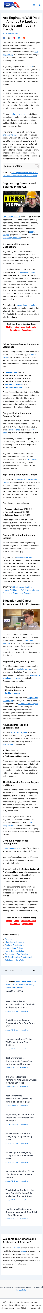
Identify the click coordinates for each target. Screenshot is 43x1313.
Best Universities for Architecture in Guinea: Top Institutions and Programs (19, 1098)
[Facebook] (4, 38)
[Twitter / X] (9, 38)
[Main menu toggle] (34, 5)
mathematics (17, 678)
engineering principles (28, 704)
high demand (32, 459)
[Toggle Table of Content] (35, 166)
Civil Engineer (11, 372)
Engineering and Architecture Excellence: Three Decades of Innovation (20, 1117)
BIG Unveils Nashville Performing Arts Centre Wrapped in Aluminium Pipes (21, 1080)
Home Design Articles (14, 951)
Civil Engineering (12, 693)
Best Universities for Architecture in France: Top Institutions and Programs (19, 1061)
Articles (8, 939)
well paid (29, 66)
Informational (24, 1011)
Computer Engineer (13, 387)
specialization (9, 744)
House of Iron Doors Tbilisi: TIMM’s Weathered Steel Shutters (19, 1042)
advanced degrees (24, 557)
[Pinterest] (14, 38)
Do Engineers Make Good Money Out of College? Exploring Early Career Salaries (21, 984)
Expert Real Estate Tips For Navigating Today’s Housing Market (19, 1136)
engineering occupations (26, 305)
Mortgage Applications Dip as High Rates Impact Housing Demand (20, 1174)
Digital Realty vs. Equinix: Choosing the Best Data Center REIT (21, 1023)
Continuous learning (11, 848)
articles (23, 1251)
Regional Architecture (14, 945)
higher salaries (13, 430)
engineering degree (18, 114)
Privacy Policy (21, 1290)
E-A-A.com (16, 1248)
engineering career (11, 135)
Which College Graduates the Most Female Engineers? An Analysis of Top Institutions (20, 1193)
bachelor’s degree (25, 669)
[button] (40, 5)
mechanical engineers (25, 272)
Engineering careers (11, 217)
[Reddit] (24, 38)
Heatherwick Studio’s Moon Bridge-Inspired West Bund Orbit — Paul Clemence (21, 1212)
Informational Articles (14, 948)
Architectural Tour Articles (16, 954)
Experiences (27, 330)
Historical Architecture (14, 942)
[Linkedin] (19, 38)
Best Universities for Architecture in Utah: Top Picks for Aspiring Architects (21, 1004)
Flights (9, 327)
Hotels (16, 327)
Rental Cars (15, 330)
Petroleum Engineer (13, 384)
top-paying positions (12, 238)
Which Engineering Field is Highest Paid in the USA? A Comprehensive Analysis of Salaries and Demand (21, 590)
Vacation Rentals (28, 327)
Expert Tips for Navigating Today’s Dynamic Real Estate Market (19, 1155)
